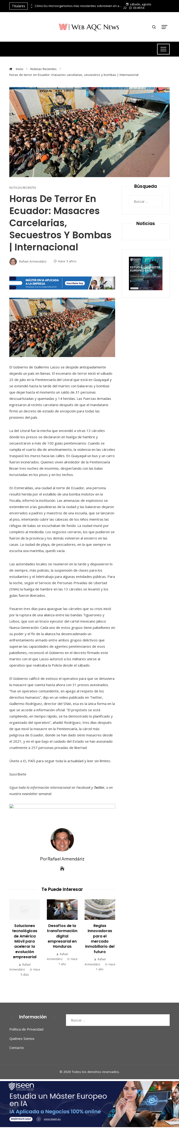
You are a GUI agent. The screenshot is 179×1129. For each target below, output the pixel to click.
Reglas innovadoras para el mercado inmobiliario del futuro (99, 938)
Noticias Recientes (22, 187)
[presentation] (31, 5)
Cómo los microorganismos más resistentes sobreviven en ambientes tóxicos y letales (79, 6)
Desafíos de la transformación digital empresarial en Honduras (62, 936)
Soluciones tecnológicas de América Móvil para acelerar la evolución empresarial (24, 941)
